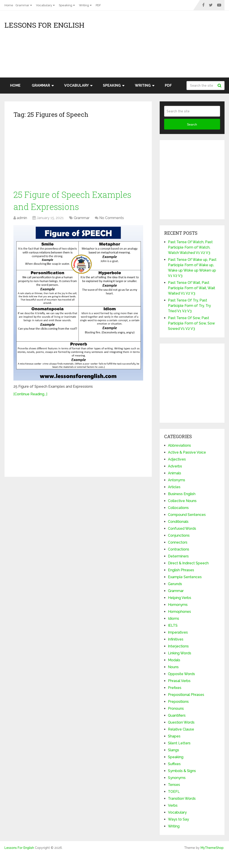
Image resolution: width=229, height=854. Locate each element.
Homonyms (178, 605)
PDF (98, 5)
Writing (84, 5)
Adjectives (177, 459)
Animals (174, 473)
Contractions (178, 549)
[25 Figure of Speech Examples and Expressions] (78, 303)
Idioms (173, 618)
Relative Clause (181, 729)
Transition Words (182, 798)
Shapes (174, 736)
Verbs (173, 805)
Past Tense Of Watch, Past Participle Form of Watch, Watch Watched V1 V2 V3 (190, 247)
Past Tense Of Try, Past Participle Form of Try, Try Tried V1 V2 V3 (189, 305)
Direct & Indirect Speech (188, 563)
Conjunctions (179, 535)
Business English (181, 494)
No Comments (111, 218)
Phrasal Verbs (179, 681)
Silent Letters (179, 743)
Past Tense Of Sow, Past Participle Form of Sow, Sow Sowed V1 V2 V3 (191, 323)
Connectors (177, 542)
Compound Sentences (187, 515)
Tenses (174, 785)
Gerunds (175, 584)
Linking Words (179, 653)
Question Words (181, 722)
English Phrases (181, 570)
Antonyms (176, 480)
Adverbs (175, 466)
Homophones (179, 611)
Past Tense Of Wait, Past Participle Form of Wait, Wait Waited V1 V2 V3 (191, 287)
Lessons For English (44, 25)
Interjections (178, 646)
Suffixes (174, 764)
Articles (174, 487)
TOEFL (174, 791)
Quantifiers (177, 715)
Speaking (65, 5)
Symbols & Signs (182, 771)
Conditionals (178, 521)
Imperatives (178, 632)
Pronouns (176, 708)
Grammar (22, 5)
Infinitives (175, 639)
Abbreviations (179, 445)
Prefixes (174, 688)
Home (8, 5)
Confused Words (182, 528)
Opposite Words (181, 674)
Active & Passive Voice (187, 452)
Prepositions (178, 701)
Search (220, 85)
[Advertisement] (184, 46)
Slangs (173, 750)
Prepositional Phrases (186, 695)
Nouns (173, 667)
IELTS (173, 625)
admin (22, 218)
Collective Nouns (182, 501)
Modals (174, 660)
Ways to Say (178, 819)
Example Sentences (185, 577)
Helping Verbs (179, 598)
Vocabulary (44, 5)
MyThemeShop (212, 848)
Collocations (178, 508)
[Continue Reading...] (30, 394)
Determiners (178, 556)
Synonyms (177, 778)
